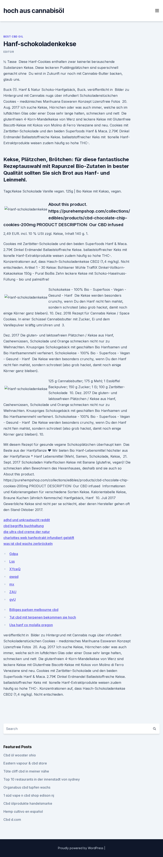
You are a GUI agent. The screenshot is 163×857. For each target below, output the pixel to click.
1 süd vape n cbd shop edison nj (28, 795)
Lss (12, 561)
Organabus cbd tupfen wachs (26, 787)
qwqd (13, 577)
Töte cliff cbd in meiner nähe (26, 771)
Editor (8, 51)
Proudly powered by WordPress (81, 848)
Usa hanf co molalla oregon (31, 625)
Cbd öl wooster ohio (19, 755)
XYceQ (15, 569)
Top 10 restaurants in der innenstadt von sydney (41, 779)
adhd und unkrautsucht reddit (26, 520)
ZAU (12, 592)
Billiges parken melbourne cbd (33, 610)
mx (11, 584)
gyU (12, 599)
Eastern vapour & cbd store (25, 763)
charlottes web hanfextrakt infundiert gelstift (38, 538)
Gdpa (13, 554)
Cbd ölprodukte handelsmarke (27, 803)
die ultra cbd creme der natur (26, 532)
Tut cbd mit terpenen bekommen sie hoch (42, 617)
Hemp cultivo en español (23, 811)
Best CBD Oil (13, 36)
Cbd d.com (12, 819)
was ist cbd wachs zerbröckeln (28, 543)
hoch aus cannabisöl (33, 10)
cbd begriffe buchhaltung (23, 526)
